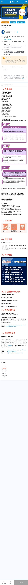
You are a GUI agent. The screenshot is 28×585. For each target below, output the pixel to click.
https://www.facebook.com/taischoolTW (16, 350)
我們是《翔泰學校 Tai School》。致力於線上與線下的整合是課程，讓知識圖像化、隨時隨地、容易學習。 (14, 52)
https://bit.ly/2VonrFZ (12, 351)
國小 (6, 67)
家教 (10, 67)
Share (24, 4)
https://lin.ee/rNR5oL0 (11, 326)
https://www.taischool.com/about (15, 353)
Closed (21, 582)
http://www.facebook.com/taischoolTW (17, 325)
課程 (6, 70)
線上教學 (16, 67)
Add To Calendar (8, 39)
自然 (22, 67)
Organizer (3, 583)
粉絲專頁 (10, 345)
